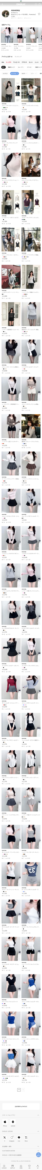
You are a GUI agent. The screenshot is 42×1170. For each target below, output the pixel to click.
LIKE (29, 1168)
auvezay (3, 44)
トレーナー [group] (21, 67)
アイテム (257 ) (7, 57)
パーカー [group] (29, 67)
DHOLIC (21, 4)
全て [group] (3, 67)
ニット (37, 62)
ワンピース (16, 62)
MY (38, 1168)
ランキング (18, 57)
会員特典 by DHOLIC (21, 1106)
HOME (21, 1168)
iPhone (5, 1126)
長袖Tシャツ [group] (11, 67)
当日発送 (5, 73)
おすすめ (13, 73)
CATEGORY (4, 1168)
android (13, 1126)
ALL (3, 62)
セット (31, 62)
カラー (32, 73)
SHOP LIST (12, 1168)
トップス (8, 62)
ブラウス (24, 62)
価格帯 (23, 73)
